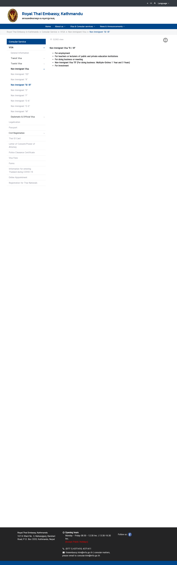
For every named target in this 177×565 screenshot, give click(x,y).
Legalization (14, 122)
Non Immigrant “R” (19, 79)
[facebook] (129, 535)
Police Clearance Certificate (22, 152)
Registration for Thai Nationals (23, 183)
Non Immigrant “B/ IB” (100, 32)
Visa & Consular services (81, 26)
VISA (62, 32)
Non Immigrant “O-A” (20, 101)
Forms (12, 163)
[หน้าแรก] (12, 15)
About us (59, 26)
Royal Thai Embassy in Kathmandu (23, 32)
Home (48, 26)
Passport (13, 127)
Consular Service (49, 32)
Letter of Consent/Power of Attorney (22, 145)
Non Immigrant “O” (19, 90)
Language (162, 3)
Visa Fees (13, 158)
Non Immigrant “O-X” (20, 106)
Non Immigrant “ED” (20, 74)
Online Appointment (18, 177)
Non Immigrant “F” (19, 95)
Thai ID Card (14, 138)
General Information (20, 53)
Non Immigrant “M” (19, 111)
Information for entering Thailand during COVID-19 (21, 170)
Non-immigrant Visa (77, 32)
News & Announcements (111, 26)
